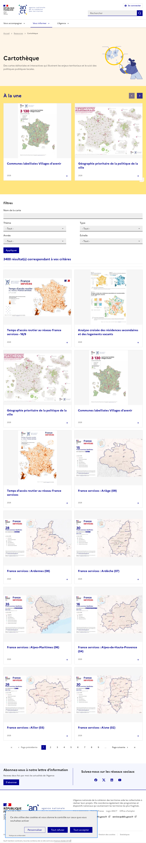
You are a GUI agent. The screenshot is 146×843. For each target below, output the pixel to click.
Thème (7, 223)
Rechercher (140, 13)
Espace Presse (97, 811)
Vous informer (39, 23)
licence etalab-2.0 (61, 841)
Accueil (6, 33)
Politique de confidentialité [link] (17, 836)
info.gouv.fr (101, 816)
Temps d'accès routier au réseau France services (34, 493)
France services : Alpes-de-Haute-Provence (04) (107, 649)
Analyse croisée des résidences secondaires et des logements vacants (108, 332)
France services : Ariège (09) (97, 491)
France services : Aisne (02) (96, 727)
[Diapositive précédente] (132, 96)
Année (7, 235)
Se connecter (134, 5)
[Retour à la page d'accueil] (32, 10)
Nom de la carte (12, 210)
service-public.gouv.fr (122, 816)
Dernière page (134, 747)
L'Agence (61, 23)
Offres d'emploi (127, 811)
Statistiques (124, 834)
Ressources (18, 33)
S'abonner (11, 782)
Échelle (84, 235)
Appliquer (11, 250)
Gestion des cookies (107, 834)
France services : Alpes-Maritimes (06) (33, 647)
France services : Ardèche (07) (98, 571)
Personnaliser (35, 830)
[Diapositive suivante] (140, 96)
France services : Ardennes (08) (28, 571)
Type (82, 223)
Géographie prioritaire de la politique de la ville (108, 165)
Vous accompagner (12, 23)
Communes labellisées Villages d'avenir (34, 163)
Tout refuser (57, 830)
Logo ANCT (111, 811)
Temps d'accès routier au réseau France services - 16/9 (34, 332)
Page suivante (118, 747)
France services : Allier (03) (25, 727)
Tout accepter (81, 830)
